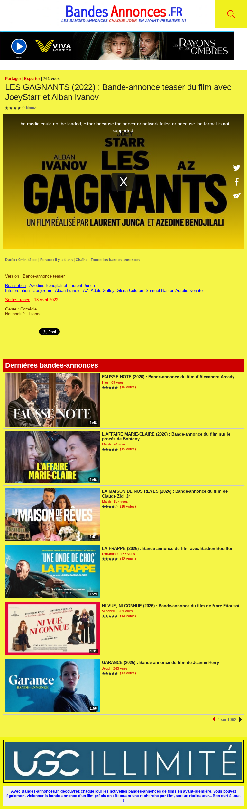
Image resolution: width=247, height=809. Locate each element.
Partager (13, 78)
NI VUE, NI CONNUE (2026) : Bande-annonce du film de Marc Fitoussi (170, 605)
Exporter (32, 78)
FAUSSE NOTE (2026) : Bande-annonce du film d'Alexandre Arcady (168, 376)
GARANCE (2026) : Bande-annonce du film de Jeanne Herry (160, 662)
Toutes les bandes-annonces (115, 260)
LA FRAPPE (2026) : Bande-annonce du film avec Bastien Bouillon (167, 548)
